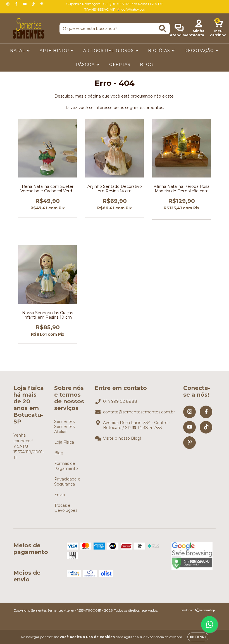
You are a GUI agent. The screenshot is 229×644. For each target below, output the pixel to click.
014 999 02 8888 (120, 401)
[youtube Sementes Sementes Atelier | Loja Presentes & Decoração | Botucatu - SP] (25, 3)
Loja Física (64, 442)
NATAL (18, 50)
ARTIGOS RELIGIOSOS (109, 50)
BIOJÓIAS (159, 50)
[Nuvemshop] (198, 611)
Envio (59, 494)
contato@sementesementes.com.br (139, 412)
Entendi (198, 637)
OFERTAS (119, 64)
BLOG (146, 64)
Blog (58, 452)
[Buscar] (162, 28)
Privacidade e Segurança (67, 482)
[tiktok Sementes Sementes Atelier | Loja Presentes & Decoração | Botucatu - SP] (34, 3)
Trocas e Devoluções (65, 508)
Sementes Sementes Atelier (64, 426)
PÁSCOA (86, 64)
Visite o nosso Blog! (122, 438)
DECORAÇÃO (199, 50)
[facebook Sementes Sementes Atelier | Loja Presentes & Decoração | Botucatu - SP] (17, 3)
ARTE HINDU (55, 50)
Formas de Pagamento (66, 466)
